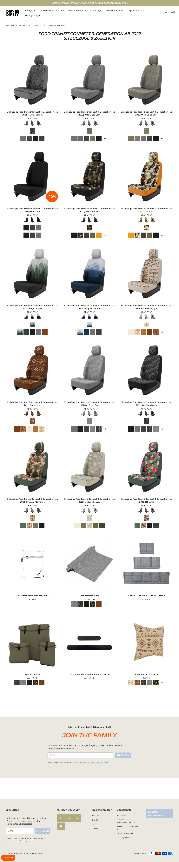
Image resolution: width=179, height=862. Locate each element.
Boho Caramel (143, 332)
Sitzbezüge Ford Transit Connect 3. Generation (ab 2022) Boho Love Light (146, 307)
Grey (23, 138)
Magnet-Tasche (32, 674)
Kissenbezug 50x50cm (146, 674)
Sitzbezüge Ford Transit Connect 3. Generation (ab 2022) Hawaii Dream (32, 113)
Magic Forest (32, 324)
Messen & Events (114, 10)
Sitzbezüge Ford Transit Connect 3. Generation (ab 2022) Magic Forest (32, 307)
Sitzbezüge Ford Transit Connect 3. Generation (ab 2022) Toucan (146, 210)
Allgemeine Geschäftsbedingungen (126, 820)
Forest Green (92, 235)
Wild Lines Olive (146, 131)
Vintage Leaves (89, 518)
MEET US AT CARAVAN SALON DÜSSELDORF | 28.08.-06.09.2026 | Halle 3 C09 (89, 3)
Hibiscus (146, 518)
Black (35, 138)
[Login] (166, 13)
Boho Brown (45, 332)
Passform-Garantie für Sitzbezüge (84, 10)
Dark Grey (41, 138)
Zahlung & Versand (125, 838)
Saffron (99, 235)
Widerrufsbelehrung (125, 833)
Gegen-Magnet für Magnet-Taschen (146, 595)
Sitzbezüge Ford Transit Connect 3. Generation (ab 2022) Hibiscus (146, 500)
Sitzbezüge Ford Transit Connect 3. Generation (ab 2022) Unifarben (32, 210)
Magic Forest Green (26, 332)
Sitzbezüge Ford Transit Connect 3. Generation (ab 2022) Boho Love (32, 403)
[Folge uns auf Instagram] (69, 818)
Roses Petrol (23, 525)
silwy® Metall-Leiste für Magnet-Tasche (89, 674)
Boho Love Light (146, 324)
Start (8, 25)
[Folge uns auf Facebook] (61, 818)
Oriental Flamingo (32, 518)
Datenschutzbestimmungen (98, 762)
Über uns (95, 816)
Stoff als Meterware (89, 595)
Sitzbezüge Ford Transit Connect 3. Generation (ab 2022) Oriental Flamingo (32, 500)
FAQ (93, 824)
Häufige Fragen (33, 15)
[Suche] (160, 13)
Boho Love (156, 332)
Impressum (122, 816)
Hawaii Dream (32, 131)
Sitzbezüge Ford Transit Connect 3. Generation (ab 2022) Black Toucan (89, 210)
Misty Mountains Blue (86, 332)
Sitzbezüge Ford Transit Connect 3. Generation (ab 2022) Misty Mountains (89, 307)
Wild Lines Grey (89, 131)
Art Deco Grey (89, 421)
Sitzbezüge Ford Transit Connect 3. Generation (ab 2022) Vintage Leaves (89, 500)
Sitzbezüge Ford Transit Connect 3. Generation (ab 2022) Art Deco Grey (89, 403)
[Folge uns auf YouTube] (61, 826)
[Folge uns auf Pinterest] (77, 818)
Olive (92, 138)
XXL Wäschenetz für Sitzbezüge (32, 595)
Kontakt (94, 820)
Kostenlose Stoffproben (52, 10)
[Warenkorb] (172, 13)
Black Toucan (89, 227)
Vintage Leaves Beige (131, 332)
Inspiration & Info (135, 10)
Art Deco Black (99, 429)
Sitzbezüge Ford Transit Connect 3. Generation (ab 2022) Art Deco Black (146, 403)
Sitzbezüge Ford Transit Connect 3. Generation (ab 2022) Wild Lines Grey (89, 113)
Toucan (146, 227)
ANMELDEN (123, 755)
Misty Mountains (89, 324)
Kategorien (30, 10)
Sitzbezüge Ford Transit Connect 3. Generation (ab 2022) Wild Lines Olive (146, 113)
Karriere (94, 828)
